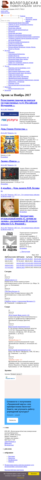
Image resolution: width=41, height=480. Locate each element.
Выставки (11, 456)
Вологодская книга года (16, 88)
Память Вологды (13, 56)
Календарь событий (14, 28)
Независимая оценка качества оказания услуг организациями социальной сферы (19, 465)
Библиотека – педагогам (16, 81)
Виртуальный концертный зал (18, 30)
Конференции (12, 460)
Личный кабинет (13, 26)
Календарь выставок (15, 33)
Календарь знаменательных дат (18, 57)
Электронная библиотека (16, 54)
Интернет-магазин (14, 69)
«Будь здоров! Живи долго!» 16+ (19, 315)
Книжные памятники (15, 61)
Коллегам (8, 90)
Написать (12, 420)
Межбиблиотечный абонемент (18, 78)
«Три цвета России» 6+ (12, 291)
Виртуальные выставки (16, 64)
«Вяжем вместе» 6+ (11, 280)
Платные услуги (13, 83)
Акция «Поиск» (10, 161)
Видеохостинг (9, 445)
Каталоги (11, 52)
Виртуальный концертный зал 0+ (19, 326)
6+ (13, 229)
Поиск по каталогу (16, 15)
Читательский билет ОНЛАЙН (18, 23)
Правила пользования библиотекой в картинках (24, 36)
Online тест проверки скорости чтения (20, 62)
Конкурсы (8, 87)
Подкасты (11, 31)
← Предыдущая (25, 251)
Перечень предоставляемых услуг (19, 68)
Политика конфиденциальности (18, 42)
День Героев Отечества (14, 129)
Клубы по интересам (15, 43)
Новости (11, 109)
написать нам (5, 12)
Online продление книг (15, 75)
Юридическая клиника (15, 45)
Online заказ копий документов (18, 76)
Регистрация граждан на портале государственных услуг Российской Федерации (19, 103)
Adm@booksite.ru (10, 441)
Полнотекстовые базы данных (18, 59)
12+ (15, 133)
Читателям (29, 17)
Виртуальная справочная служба (19, 71)
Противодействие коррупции (14, 470)
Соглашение (20, 477)
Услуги (7, 66)
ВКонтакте (8, 443)
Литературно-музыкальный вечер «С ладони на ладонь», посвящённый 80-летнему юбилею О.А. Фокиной (19, 220)
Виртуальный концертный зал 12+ (19, 350)
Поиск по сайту (6, 15)
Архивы (7, 374)
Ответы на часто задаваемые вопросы (20, 24)
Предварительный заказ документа (19, 73)
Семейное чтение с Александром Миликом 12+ (20, 301)
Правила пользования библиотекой (19, 35)
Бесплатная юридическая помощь (19, 85)
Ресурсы (7, 50)
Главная (22, 16)
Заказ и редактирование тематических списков (23, 80)
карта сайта (4, 11)
